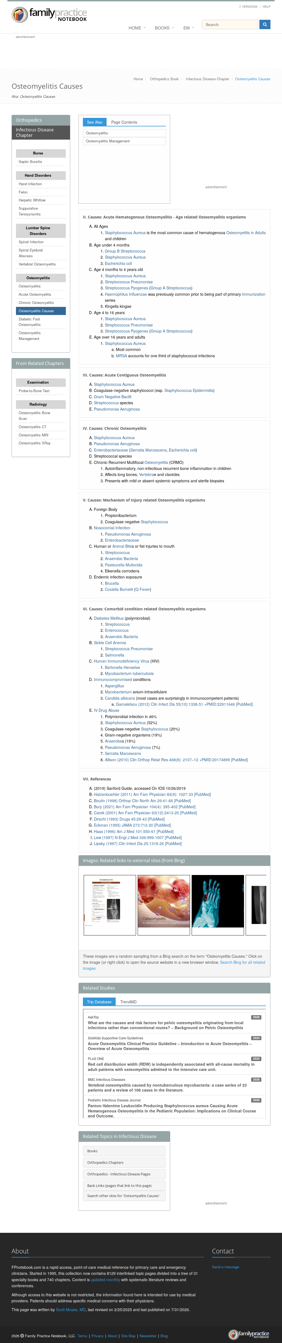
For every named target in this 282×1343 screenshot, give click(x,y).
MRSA (121, 355)
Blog (164, 1335)
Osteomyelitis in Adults (246, 232)
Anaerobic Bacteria (121, 558)
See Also (94, 122)
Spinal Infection (31, 241)
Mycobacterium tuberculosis (129, 673)
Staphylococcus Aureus (125, 232)
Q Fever (142, 589)
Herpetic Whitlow (32, 200)
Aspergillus (114, 685)
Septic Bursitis (30, 161)
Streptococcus (106, 402)
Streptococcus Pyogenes (126, 287)
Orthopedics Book (164, 78)
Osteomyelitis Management (30, 335)
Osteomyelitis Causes (36, 310)
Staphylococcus (154, 521)
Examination (38, 382)
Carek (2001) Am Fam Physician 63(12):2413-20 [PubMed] (145, 812)
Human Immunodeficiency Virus (121, 661)
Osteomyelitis (38, 277)
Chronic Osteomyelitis (36, 302)
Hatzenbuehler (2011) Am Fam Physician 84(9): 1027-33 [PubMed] (152, 794)
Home (135, 28)
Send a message (225, 1266)
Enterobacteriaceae (111, 450)
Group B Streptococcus (125, 251)
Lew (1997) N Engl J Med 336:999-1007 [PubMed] (138, 837)
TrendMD (128, 1001)
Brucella (112, 583)
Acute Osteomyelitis (35, 294)
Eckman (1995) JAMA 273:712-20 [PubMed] (132, 825)
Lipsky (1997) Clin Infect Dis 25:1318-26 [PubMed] (138, 843)
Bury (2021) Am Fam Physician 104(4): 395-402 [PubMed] (145, 806)
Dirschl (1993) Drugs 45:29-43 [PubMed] (129, 819)
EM (186, 28)
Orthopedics (29, 120)
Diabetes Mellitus (109, 618)
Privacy (97, 1335)
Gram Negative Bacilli (112, 396)
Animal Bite (122, 546)
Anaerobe (113, 741)
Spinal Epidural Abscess (31, 252)
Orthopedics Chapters (105, 1162)
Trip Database (99, 1001)
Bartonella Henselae (122, 667)
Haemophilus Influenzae (126, 294)
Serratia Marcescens (149, 450)
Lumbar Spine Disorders (38, 230)
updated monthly (105, 1279)
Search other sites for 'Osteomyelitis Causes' (123, 1195)
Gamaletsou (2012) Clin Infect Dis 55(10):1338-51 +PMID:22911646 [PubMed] (184, 704)
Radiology (38, 404)
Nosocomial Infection (112, 527)
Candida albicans (120, 698)
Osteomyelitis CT (33, 426)
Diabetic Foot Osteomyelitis (30, 321)
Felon (23, 192)
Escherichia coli (118, 263)
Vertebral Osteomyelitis (37, 264)
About (112, 1335)
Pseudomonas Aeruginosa (117, 409)
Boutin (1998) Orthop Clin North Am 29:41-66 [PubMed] (142, 800)
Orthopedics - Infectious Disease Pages (118, 1174)
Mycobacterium (118, 691)
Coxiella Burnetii (119, 589)
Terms (82, 1335)
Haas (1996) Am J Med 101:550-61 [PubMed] (133, 831)
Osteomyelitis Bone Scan (34, 415)
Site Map (128, 1335)
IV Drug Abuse (106, 710)
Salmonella (114, 655)
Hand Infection (30, 183)
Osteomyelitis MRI (33, 434)
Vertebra (146, 474)
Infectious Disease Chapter (207, 78)
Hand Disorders (38, 175)
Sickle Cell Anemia (110, 642)
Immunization (253, 294)
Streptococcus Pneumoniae (129, 281)
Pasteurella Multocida (123, 564)
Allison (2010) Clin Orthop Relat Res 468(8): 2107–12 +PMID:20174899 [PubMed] (176, 759)
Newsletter (148, 1335)
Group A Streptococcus (171, 287)
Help (266, 6)
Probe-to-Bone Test (34, 390)
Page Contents (124, 122)
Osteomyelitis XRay (35, 442)
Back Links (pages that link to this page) (119, 1185)
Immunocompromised (113, 679)
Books (162, 28)
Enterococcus (117, 630)
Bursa (38, 153)
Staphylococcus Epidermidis (188, 390)
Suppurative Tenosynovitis (30, 211)
